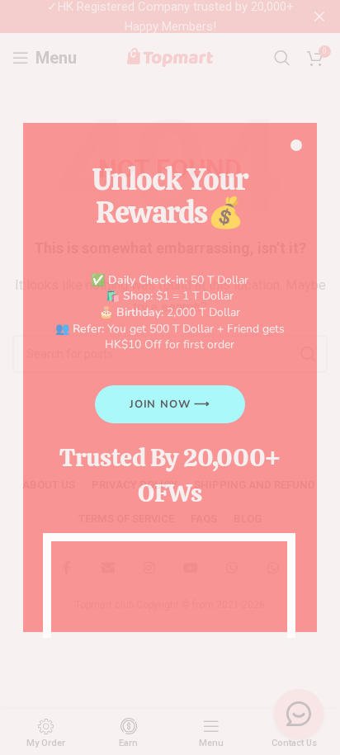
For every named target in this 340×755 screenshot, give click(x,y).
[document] (170, 377)
